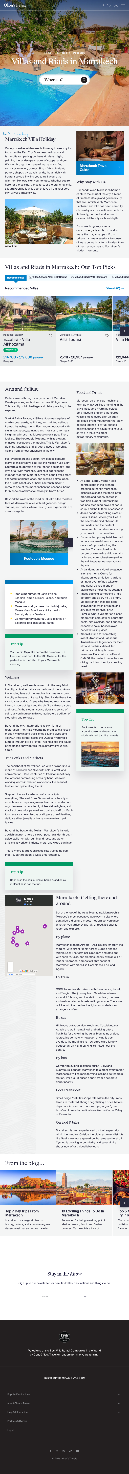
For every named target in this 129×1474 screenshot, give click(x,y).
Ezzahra (19, 335)
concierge (87, 230)
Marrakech (79, 53)
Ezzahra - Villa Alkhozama (16, 342)
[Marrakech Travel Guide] (100, 153)
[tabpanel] (64, 330)
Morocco (62, 53)
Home (47, 53)
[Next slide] (53, 313)
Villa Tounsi (70, 339)
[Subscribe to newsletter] (85, 1295)
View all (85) (113, 288)
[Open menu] (123, 5)
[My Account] (116, 5)
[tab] (16, 278)
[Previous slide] (9, 542)
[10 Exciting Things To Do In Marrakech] (84, 1203)
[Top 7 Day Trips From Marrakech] (28, 1203)
